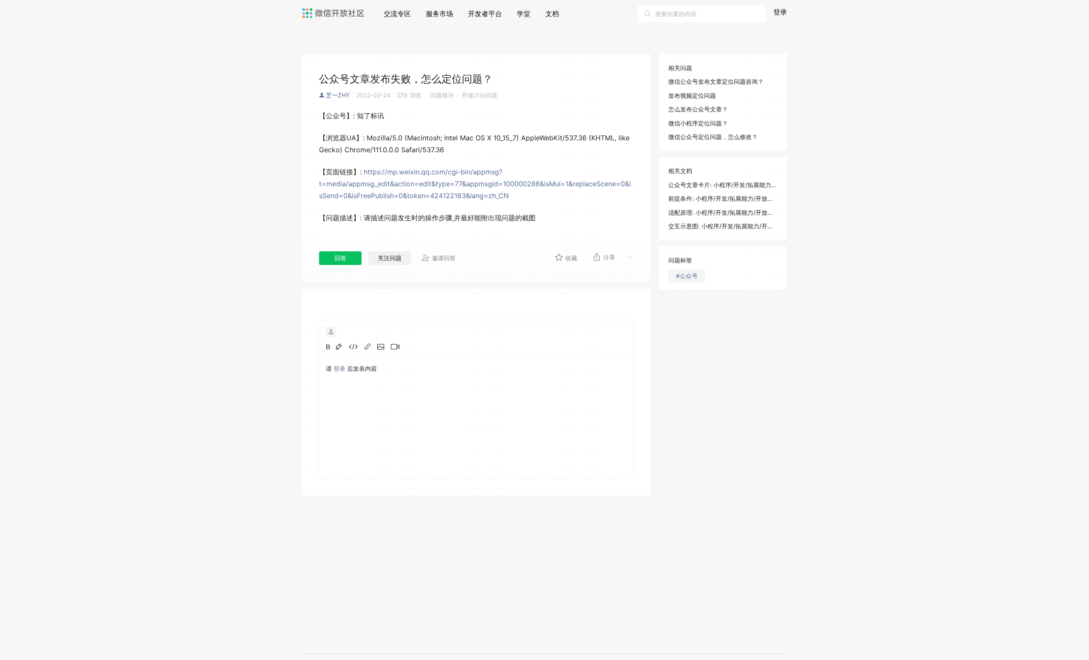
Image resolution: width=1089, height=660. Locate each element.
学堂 (523, 13)
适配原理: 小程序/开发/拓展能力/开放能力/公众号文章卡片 (723, 212)
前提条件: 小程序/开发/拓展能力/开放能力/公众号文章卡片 (723, 198)
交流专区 (397, 13)
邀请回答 (444, 258)
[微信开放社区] (334, 13)
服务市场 (439, 13)
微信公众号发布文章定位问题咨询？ (716, 81)
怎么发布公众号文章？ (698, 109)
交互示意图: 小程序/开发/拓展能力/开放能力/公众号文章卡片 (723, 226)
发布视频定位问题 (692, 95)
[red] (339, 346)
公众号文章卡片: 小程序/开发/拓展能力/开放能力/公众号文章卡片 (723, 184)
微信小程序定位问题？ (698, 123)
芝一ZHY (338, 95)
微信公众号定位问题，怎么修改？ (713, 136)
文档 (552, 13)
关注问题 (390, 258)
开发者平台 (485, 13)
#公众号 (687, 275)
